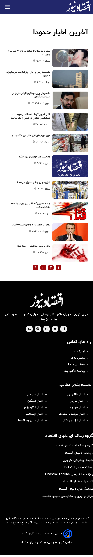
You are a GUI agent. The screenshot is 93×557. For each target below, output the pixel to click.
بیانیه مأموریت (74, 371)
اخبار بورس (77, 401)
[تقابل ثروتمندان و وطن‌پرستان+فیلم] (70, 232)
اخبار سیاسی (34, 394)
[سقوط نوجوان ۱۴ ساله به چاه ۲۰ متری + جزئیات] (70, 58)
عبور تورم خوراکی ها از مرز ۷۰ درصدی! (30, 135)
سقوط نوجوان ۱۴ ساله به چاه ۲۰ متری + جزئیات (29, 52)
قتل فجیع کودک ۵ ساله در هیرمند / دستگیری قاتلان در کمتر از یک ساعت (30, 116)
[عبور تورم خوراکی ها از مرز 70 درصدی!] (70, 143)
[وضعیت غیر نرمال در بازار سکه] (70, 168)
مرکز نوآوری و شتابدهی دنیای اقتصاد (67, 496)
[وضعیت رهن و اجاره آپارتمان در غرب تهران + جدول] (70, 79)
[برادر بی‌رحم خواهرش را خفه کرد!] (70, 253)
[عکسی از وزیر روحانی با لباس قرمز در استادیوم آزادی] (70, 100)
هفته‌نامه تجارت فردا (78, 467)
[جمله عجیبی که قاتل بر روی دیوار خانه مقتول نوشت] (70, 211)
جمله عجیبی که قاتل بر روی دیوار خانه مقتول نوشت (30, 205)
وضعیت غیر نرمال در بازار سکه (34, 156)
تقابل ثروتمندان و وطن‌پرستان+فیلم (31, 224)
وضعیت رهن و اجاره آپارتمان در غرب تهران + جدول (28, 73)
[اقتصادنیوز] (46, 300)
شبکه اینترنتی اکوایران (78, 460)
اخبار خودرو (77, 407)
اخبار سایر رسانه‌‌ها (30, 420)
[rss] (29, 329)
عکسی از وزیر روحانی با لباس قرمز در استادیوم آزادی (31, 95)
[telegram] (37, 329)
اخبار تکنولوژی (33, 407)
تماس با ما (78, 358)
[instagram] (46, 329)
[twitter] (55, 329)
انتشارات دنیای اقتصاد (78, 482)
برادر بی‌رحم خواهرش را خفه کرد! (33, 246)
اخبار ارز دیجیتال (73, 420)
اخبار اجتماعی (34, 414)
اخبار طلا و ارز (76, 394)
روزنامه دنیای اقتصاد (79, 453)
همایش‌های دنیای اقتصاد (76, 489)
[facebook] (64, 329)
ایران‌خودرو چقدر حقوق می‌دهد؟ (33, 182)
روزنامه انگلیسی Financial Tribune (69, 474)
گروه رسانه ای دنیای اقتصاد (74, 446)
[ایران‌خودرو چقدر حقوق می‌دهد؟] (70, 190)
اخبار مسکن (35, 401)
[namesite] (78, 7)
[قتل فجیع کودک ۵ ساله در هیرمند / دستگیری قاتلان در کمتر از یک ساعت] (70, 122)
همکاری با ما (76, 364)
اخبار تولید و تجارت (72, 414)
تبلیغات (79, 351)
